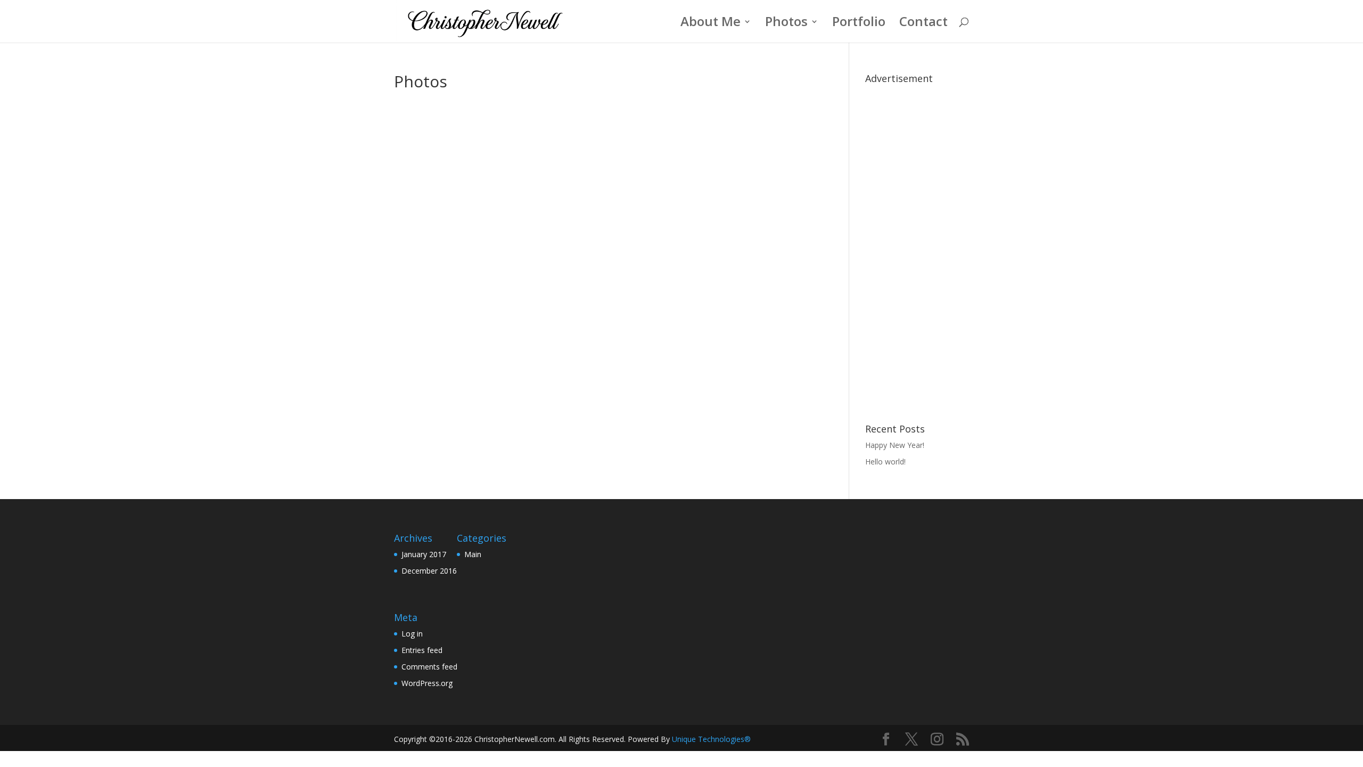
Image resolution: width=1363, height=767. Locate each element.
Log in (412, 634)
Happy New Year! (894, 445)
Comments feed (429, 667)
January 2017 (423, 554)
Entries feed (421, 650)
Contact (923, 24)
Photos (786, 24)
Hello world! (885, 461)
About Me (710, 24)
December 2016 (429, 571)
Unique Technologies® (711, 739)
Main (472, 554)
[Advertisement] (917, 248)
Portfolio (858, 24)
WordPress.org (427, 683)
